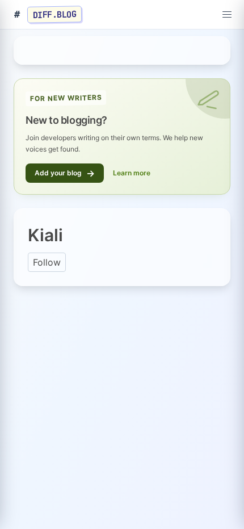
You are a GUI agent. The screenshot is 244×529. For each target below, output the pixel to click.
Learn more (131, 173)
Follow (47, 262)
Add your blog (65, 173)
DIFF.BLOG (55, 14)
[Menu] (227, 15)
